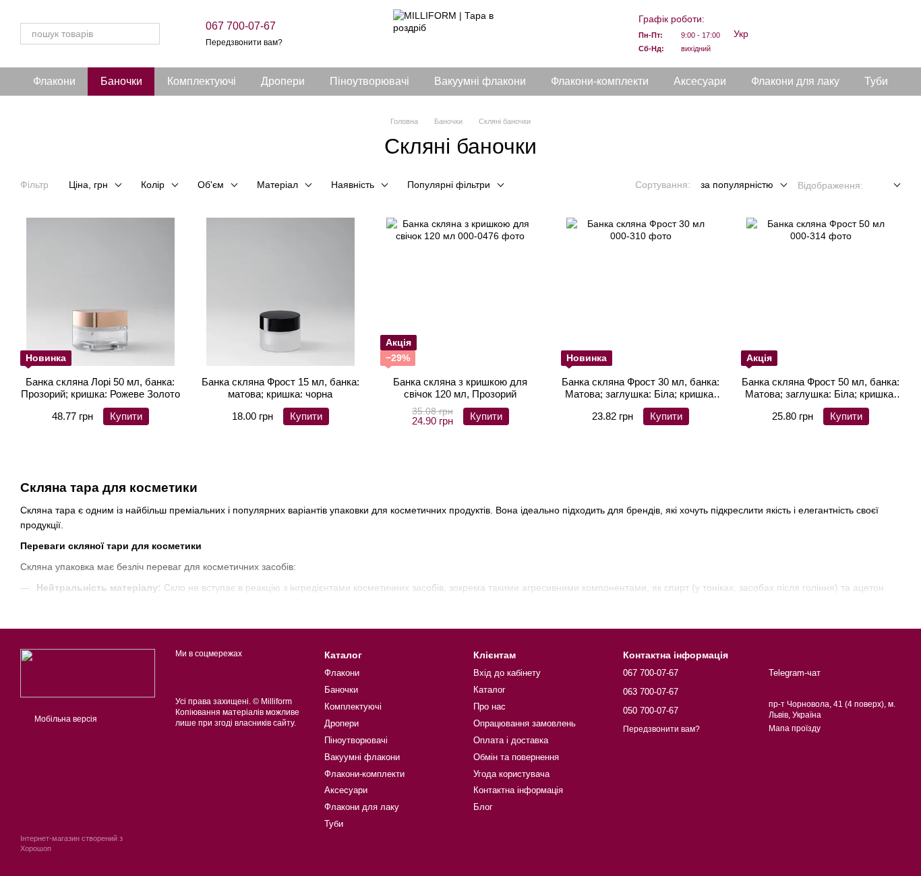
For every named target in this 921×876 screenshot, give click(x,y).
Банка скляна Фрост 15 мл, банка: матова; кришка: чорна (280, 388)
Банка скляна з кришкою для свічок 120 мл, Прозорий (460, 388)
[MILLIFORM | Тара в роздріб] (87, 672)
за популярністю (737, 184)
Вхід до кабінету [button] (507, 673)
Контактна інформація (518, 790)
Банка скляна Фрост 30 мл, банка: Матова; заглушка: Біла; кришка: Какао (640, 394)
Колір (153, 184)
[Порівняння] (785, 33)
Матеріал (277, 184)
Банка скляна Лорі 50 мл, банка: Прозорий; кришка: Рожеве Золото (100, 388)
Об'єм (211, 184)
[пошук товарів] (149, 33)
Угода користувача (511, 774)
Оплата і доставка (510, 740)
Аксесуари (700, 81)
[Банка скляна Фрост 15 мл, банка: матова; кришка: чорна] (280, 292)
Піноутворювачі (369, 81)
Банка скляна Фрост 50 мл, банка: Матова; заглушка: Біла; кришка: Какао (820, 394)
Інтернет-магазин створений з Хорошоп (71, 843)
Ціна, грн (88, 184)
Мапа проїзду (795, 728)
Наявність (352, 184)
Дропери (283, 81)
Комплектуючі (201, 81)
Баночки (121, 81)
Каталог (489, 690)
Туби (876, 81)
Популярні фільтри (448, 184)
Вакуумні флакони (480, 81)
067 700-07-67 (241, 26)
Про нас (489, 706)
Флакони (54, 81)
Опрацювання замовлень (524, 723)
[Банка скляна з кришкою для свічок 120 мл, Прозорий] (460, 292)
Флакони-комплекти (600, 81)
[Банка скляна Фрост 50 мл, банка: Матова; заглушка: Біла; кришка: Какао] (821, 292)
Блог (483, 807)
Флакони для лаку (795, 81)
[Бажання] (820, 33)
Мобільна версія (64, 719)
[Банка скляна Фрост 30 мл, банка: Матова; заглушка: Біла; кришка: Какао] (641, 292)
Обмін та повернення (516, 757)
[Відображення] (887, 185)
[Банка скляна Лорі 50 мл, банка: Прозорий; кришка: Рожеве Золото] (100, 292)
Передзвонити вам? (244, 42)
